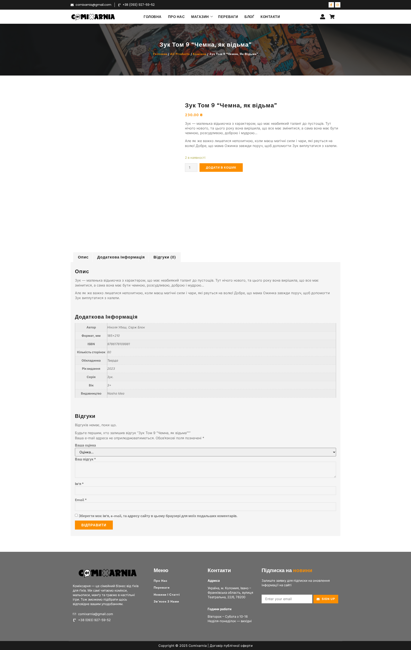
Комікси (199, 54)
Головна (153, 17)
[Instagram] (337, 4)
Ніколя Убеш (117, 327)
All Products (180, 54)
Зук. (110, 377)
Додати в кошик (221, 167)
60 (109, 352)
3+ (109, 385)
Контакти (270, 17)
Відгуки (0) (164, 257)
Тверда (112, 360)
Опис (83, 257)
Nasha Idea (115, 393)
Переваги (228, 17)
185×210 (113, 335)
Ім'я (79, 484)
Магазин (200, 17)
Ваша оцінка (85, 445)
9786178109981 (118, 344)
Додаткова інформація (121, 257)
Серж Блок (136, 327)
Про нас (176, 17)
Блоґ (249, 17)
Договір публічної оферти (231, 646)
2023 (111, 368)
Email (80, 500)
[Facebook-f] (331, 4)
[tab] (83, 257)
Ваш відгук (85, 459)
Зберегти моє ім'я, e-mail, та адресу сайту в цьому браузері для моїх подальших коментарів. (158, 516)
